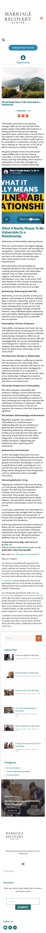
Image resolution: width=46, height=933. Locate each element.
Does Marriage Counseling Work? (25, 554)
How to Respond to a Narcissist (27, 726)
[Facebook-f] (10, 928)
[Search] (39, 638)
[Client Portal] (23, 57)
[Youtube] (5, 928)
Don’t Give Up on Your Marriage (27, 690)
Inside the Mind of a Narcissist (27, 673)
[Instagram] (15, 928)
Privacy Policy (8, 871)
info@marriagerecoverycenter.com (23, 547)
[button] (41, 18)
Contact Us (12, 810)
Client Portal (23, 62)
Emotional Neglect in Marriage (27, 655)
